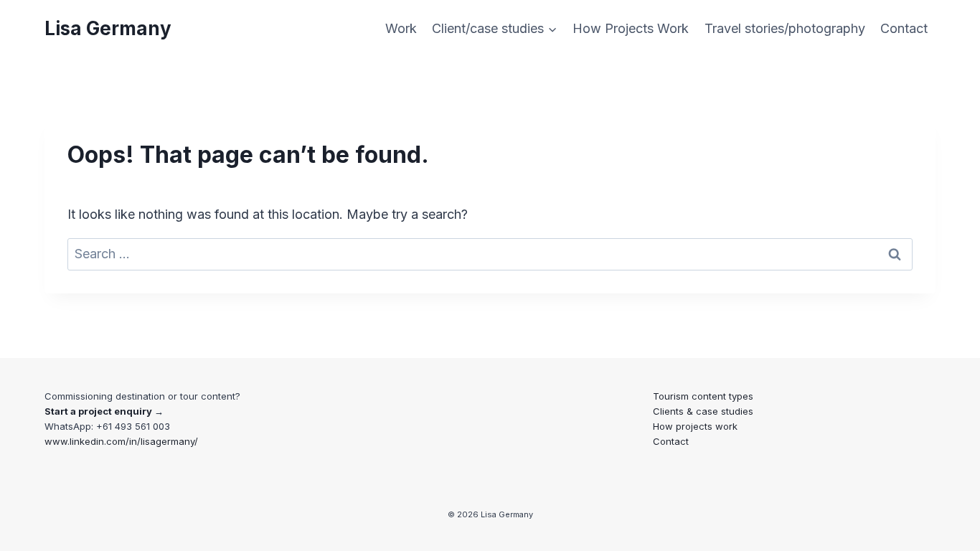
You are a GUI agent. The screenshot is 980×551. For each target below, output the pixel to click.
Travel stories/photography (785, 28)
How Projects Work (631, 28)
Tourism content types (703, 396)
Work (401, 28)
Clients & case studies (703, 411)
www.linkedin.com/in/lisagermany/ (121, 441)
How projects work (695, 426)
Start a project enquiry (98, 411)
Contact (904, 28)
